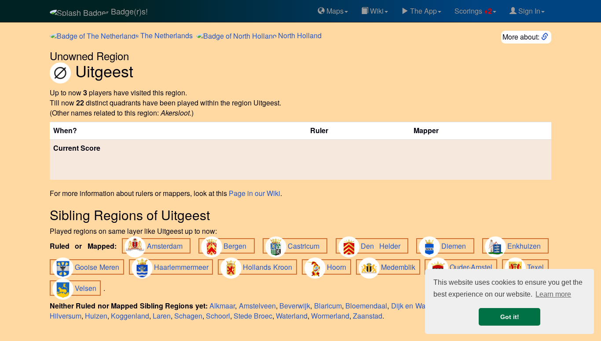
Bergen (238, 246)
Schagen (188, 316)
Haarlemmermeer (182, 267)
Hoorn (337, 267)
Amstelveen (257, 306)
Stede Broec (253, 316)
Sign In (528, 11)
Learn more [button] (553, 294)
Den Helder (383, 246)
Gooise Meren (98, 267)
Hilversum (65, 316)
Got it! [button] (509, 316)
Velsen (86, 288)
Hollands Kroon (268, 267)
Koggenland (130, 316)
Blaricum (328, 306)
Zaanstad (367, 316)
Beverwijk (294, 306)
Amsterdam (167, 246)
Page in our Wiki (254, 193)
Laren (162, 316)
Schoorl (218, 316)
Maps (334, 11)
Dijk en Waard (413, 306)
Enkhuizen (526, 246)
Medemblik (399, 267)
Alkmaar (222, 306)
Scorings (473, 11)
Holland (300, 35)
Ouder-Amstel (472, 267)
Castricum (306, 246)
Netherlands (166, 35)
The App (422, 11)
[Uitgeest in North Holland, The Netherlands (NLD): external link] (545, 37)
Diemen (456, 246)
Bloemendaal (366, 306)
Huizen (96, 316)
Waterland (292, 316)
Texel (536, 267)
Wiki (376, 11)
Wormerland (330, 316)
